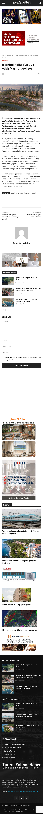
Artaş (12, 193)
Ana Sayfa (5, 55)
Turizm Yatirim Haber (11, 74)
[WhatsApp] (25, 79)
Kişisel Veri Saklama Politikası (14, 744)
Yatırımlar (12, 55)
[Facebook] (15, 79)
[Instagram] (21, 798)
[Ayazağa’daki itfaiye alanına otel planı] (8, 281)
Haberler (5, 284)
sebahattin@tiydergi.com (17, 791)
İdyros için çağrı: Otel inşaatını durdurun (19, 630)
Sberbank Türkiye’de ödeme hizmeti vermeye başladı (10, 217)
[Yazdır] (35, 79)
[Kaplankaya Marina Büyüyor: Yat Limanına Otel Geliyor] (8, 302)
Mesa (33, 193)
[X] (11, 79)
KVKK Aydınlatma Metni (12, 748)
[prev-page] (3, 310)
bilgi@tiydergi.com (33, 791)
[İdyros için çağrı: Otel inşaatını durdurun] (19, 619)
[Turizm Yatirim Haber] (3, 74)
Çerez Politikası (9, 754)
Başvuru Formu (9, 751)
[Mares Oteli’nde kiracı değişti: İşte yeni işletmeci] (21, 548)
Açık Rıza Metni (9, 758)
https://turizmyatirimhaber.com (21, 246)
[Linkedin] (20, 79)
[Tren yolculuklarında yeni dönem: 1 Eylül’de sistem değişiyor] (21, 519)
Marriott (27, 193)
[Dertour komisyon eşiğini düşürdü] (16, 595)
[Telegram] (30, 79)
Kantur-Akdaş (19, 193)
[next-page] (6, 310)
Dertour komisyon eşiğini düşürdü (16, 605)
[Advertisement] (21, 392)
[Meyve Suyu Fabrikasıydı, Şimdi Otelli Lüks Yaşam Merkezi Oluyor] (8, 292)
